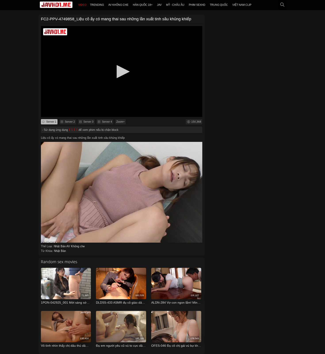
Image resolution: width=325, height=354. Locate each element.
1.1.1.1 (73, 129)
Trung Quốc (219, 4)
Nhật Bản (60, 246)
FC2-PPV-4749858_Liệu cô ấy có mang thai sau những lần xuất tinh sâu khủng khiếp (116, 19)
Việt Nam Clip (241, 4)
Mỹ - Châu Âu (175, 4)
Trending (97, 4)
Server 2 (69, 121)
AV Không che (118, 4)
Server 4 (106, 121)
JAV (159, 4)
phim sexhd (197, 4)
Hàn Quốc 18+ (143, 4)
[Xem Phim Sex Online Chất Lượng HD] (56, 6)
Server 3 (88, 121)
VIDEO (82, 4)
